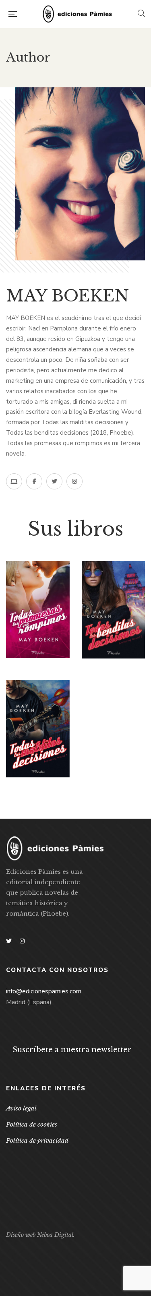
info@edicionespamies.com (43, 991)
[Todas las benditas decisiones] (113, 609)
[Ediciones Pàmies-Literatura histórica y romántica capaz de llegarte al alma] (77, 14)
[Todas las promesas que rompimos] (38, 609)
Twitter (9, 941)
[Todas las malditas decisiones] (38, 728)
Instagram (22, 941)
